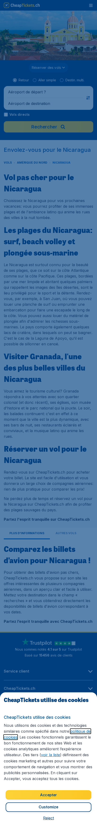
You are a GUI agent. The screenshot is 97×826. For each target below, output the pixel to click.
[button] (48, 818)
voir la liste (50, 754)
